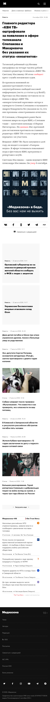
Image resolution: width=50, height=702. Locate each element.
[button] (44, 4)
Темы (4, 619)
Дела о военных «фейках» (22, 10)
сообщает (38, 75)
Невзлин (5, 10)
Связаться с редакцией (26, 231)
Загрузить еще (21, 507)
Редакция (6, 632)
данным (24, 127)
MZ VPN (5, 659)
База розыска (7, 672)
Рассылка (6, 646)
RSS (6, 639)
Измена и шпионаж (41, 10)
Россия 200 (7, 666)
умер (32, 163)
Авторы (5, 626)
